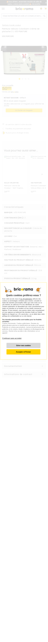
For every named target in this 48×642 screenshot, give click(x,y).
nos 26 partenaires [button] (26, 299)
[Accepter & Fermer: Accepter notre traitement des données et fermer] (23, 351)
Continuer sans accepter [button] (12, 337)
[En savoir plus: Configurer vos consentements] (23, 345)
